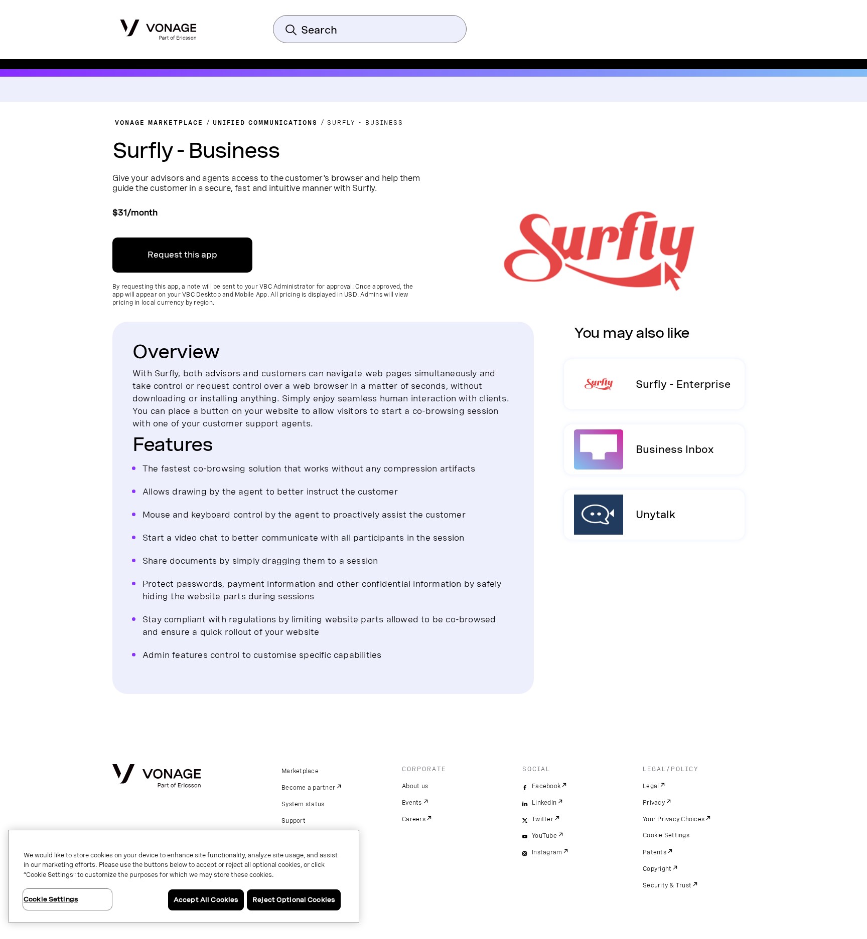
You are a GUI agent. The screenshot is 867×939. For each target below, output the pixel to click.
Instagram (547, 852)
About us (415, 786)
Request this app (182, 255)
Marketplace (300, 771)
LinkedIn (544, 802)
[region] (183, 876)
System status (302, 804)
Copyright (657, 868)
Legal (651, 786)
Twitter (542, 819)
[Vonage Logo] (158, 27)
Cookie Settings (666, 835)
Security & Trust (667, 885)
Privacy (654, 802)
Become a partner (308, 787)
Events (412, 802)
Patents (654, 852)
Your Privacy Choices (673, 819)
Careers (413, 819)
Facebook (546, 786)
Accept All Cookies (206, 899)
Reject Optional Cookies (293, 899)
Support (293, 820)
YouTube (544, 835)
